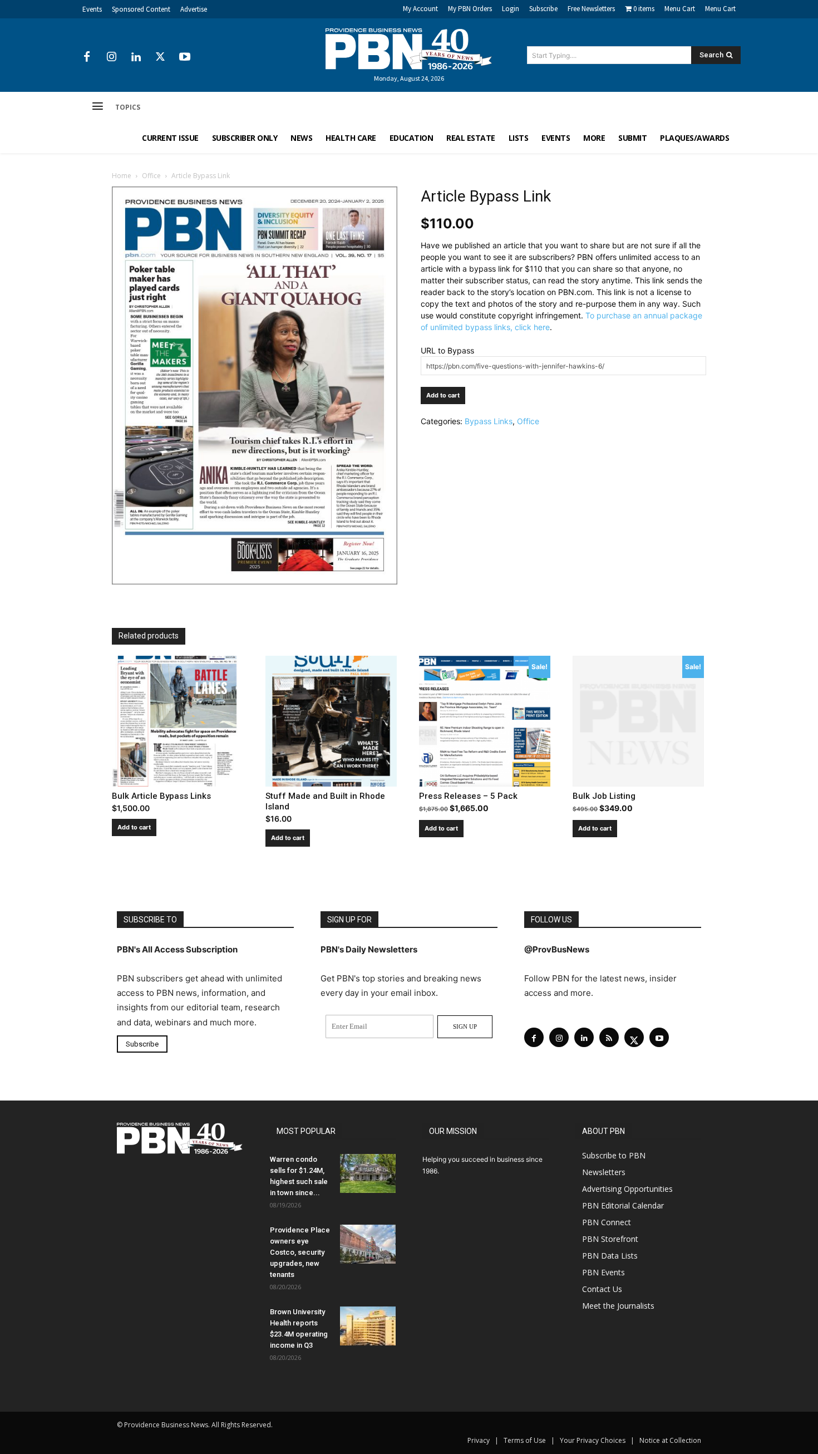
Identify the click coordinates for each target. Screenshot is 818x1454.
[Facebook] (86, 57)
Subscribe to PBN (613, 1155)
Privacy (478, 1440)
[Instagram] (111, 57)
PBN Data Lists (610, 1255)
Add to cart (443, 395)
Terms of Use (525, 1440)
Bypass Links (489, 421)
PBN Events (603, 1272)
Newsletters (603, 1172)
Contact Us (602, 1289)
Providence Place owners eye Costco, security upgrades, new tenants (300, 1252)
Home (121, 175)
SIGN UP (465, 1026)
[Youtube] (184, 57)
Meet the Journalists (618, 1305)
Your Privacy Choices (592, 1440)
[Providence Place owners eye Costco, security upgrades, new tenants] (368, 1244)
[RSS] (609, 1037)
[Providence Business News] (409, 49)
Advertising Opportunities (627, 1188)
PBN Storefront (610, 1239)
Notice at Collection (670, 1440)
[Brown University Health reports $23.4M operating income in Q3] (368, 1325)
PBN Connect (606, 1222)
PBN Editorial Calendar (623, 1205)
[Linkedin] (135, 57)
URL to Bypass (447, 350)
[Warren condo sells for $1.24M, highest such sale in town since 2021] (368, 1173)
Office (151, 175)
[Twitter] (160, 57)
